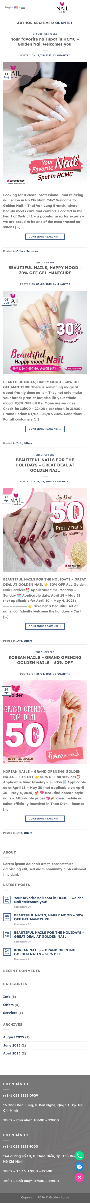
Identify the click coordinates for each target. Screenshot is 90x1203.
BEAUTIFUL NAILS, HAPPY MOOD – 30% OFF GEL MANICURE (45, 270)
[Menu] (23, 7)
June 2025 (12, 1045)
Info (39, 262)
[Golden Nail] (63, 7)
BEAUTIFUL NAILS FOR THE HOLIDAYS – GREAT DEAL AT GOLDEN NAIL (45, 465)
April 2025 (12, 1053)
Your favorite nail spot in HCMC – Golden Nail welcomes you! (45, 42)
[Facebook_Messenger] (79, 1166)
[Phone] (79, 1155)
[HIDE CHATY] (79, 1177)
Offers (38, 33)
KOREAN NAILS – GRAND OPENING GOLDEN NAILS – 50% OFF (45, 660)
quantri (64, 23)
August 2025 (13, 1037)
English (9, 7)
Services (50, 33)
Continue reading (45, 236)
